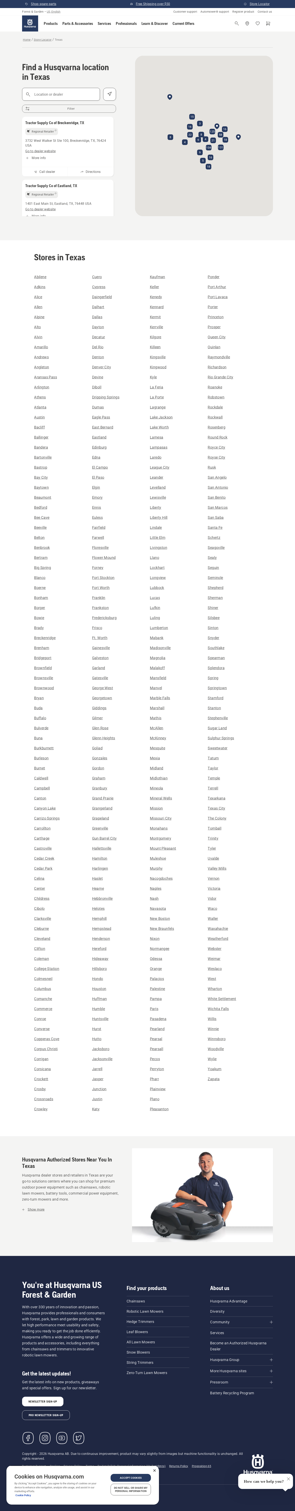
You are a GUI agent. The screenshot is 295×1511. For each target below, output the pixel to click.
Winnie (213, 1029)
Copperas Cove (46, 1039)
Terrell (213, 788)
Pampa (156, 999)
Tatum (213, 758)
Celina (39, 878)
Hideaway (100, 959)
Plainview (158, 1089)
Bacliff (39, 427)
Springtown (217, 688)
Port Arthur (217, 287)
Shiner (213, 608)
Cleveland (42, 938)
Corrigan (41, 1059)
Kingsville (158, 357)
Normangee (159, 949)
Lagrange (158, 407)
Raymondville (219, 357)
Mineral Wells (161, 798)
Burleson (41, 758)
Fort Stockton (103, 578)
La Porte (157, 397)
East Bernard (102, 427)
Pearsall (156, 1049)
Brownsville (43, 678)
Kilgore (155, 337)
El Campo (100, 467)
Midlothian (159, 778)
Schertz (214, 537)
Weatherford (218, 938)
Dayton (98, 327)
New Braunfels (162, 928)
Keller (154, 287)
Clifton (39, 949)
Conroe (40, 1019)
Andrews (41, 357)
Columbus (42, 989)
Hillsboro (99, 969)
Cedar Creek (44, 858)
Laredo (155, 457)
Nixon (155, 938)
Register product (243, 11)
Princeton (216, 317)
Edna (96, 457)
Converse (42, 1029)
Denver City (101, 367)
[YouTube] (62, 1438)
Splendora (216, 668)
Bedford (40, 507)
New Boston (160, 918)
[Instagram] (45, 1438)
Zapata (214, 1079)
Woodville (216, 1049)
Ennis (96, 507)
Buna (38, 738)
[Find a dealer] (247, 23)
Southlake (216, 648)
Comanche (43, 999)
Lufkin (155, 608)
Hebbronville (102, 898)
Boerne (40, 588)
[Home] (30, 23)
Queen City (217, 337)
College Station (46, 969)
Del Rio (98, 347)
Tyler (212, 848)
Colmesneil (43, 979)
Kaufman (157, 277)
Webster (214, 949)
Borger (39, 608)
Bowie (39, 618)
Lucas (155, 598)
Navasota (158, 908)
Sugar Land (217, 728)
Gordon (98, 768)
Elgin (96, 487)
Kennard (157, 307)
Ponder (213, 277)
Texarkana (216, 798)
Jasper (97, 1079)
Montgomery (160, 838)
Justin (97, 1099)
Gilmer (97, 718)
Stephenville (218, 718)
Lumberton (159, 628)
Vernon (213, 878)
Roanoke (215, 387)
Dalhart (98, 307)
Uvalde (213, 858)
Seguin (213, 567)
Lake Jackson (161, 417)
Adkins (39, 287)
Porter (213, 307)
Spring (213, 678)
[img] (41, 131)
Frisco (97, 628)
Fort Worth (101, 588)
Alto (37, 327)
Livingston (158, 547)
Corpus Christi (46, 1049)
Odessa (156, 959)
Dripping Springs (105, 397)
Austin (39, 417)
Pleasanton (159, 1109)
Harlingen (100, 868)
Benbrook (42, 547)
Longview (158, 578)
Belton (39, 537)
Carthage (41, 838)
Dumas (98, 407)
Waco (212, 908)
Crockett (41, 1079)
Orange (156, 969)
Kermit (155, 317)
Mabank (156, 638)
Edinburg (99, 447)
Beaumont (42, 497)
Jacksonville (102, 1059)
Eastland (99, 437)
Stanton (214, 708)
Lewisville (158, 497)
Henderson (101, 938)
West (212, 979)
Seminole (215, 578)
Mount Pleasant (163, 848)
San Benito (217, 497)
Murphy (156, 868)
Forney (97, 567)
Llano (154, 557)
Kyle (153, 377)
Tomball (214, 828)
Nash (154, 898)
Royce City (216, 447)
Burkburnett (44, 748)
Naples (155, 888)
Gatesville (100, 678)
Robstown (216, 397)
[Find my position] (109, 94)
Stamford (215, 698)
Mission (156, 808)
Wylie (212, 1059)
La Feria (156, 387)
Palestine (157, 989)
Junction (99, 1089)
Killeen (155, 347)
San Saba (216, 517)
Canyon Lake (45, 808)
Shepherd (215, 588)
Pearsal (156, 1039)
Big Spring (42, 567)
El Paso (98, 477)
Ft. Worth (100, 638)
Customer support (185, 11)
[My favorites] (257, 23)
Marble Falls (160, 698)
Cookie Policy (23, 1495)
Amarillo (41, 347)
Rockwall (215, 417)
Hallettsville (101, 848)
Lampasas (158, 447)
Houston (99, 989)
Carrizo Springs (47, 818)
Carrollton (42, 828)
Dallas (97, 317)
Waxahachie (218, 928)
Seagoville (216, 547)
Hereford (99, 949)
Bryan (39, 698)
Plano (154, 1099)
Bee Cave (41, 517)
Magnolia (157, 658)
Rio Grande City (220, 377)
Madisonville (160, 648)
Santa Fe (215, 527)
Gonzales (99, 758)
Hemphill (99, 918)
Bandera (41, 447)
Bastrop (40, 467)
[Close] (154, 1470)
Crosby (40, 1089)
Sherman (215, 598)
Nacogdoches (161, 878)
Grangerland (102, 808)
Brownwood (44, 688)
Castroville (43, 848)
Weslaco (215, 969)
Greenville (100, 828)
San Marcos (218, 507)
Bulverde (41, 728)
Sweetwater (217, 748)
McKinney (158, 738)
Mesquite (157, 748)
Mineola (156, 788)
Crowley (41, 1109)
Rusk (212, 467)
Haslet (97, 878)
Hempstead (101, 928)
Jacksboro (101, 1049)
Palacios (157, 979)
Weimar (214, 959)
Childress (42, 898)
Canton (40, 798)
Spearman (216, 658)
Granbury (99, 788)
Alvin (38, 337)
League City (159, 467)
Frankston (100, 608)
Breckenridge (45, 638)
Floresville (100, 547)
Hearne (98, 888)
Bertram (41, 557)
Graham (98, 778)
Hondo (97, 979)
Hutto (97, 1039)
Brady (39, 628)
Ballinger (41, 437)
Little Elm (157, 537)
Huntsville (100, 1019)
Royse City (216, 457)
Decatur (98, 337)
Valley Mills (217, 868)
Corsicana (42, 1069)
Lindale (156, 527)
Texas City (216, 808)
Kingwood (158, 367)
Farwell (98, 537)
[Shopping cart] (268, 23)
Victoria (214, 888)
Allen (38, 307)
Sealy (212, 557)
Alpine (39, 317)
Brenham (41, 648)
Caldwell (41, 778)
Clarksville (42, 918)
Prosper (214, 327)
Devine (97, 377)
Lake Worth (159, 427)
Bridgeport (42, 658)
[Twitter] (79, 1438)
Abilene (40, 277)
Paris (154, 1009)
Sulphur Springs (221, 738)
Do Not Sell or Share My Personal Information (131, 1489)
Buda (38, 708)
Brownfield (43, 668)
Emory (97, 497)
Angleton (41, 367)
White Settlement (222, 999)
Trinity (213, 838)
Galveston (100, 658)
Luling (155, 618)
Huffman (99, 999)
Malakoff (157, 668)
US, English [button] (53, 11)
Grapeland (100, 818)
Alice (38, 297)
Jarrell (97, 1069)
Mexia (155, 758)
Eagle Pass (101, 417)
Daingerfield (102, 297)
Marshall (157, 708)
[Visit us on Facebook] (28, 1438)
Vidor (212, 898)
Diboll (96, 387)
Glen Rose (100, 728)
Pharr (154, 1079)
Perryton (157, 1069)
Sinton (213, 628)
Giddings (99, 708)
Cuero (97, 277)
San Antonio (218, 487)
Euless (97, 517)
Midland (156, 768)
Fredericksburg (104, 618)
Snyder (213, 638)
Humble (98, 1009)
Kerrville (156, 327)
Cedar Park (43, 868)
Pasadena (158, 1019)
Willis (212, 1019)
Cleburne (41, 928)
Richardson (217, 367)
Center (39, 888)
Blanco (39, 578)
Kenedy (156, 297)
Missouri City (161, 818)
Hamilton (99, 858)
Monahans (159, 828)
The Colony (217, 818)
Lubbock (157, 588)
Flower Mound (104, 557)
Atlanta (40, 407)
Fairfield (99, 527)
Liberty (155, 507)
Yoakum (214, 1069)
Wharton (215, 989)
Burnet (39, 768)
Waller (213, 918)
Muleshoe (158, 858)
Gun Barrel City (104, 838)
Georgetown (102, 698)
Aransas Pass (45, 377)
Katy (96, 1109)
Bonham (41, 598)
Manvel (156, 688)
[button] (50, 23)
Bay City (41, 477)
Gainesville (101, 648)
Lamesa (156, 437)
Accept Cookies (131, 1477)
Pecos (155, 1059)
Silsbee (214, 618)
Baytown (41, 487)
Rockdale (215, 407)
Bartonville (43, 457)
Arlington (41, 387)
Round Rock (217, 437)
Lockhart (157, 567)
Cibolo (39, 908)
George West (102, 688)
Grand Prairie (103, 798)
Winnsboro (217, 1039)
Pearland (157, 1029)
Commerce (43, 1009)
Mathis (155, 718)
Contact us (265, 11)
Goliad (97, 748)
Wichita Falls (218, 1009)
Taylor (213, 768)
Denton (98, 357)
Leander (156, 477)
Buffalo (40, 718)
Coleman (41, 959)
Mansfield (158, 678)
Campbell (42, 788)
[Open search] (237, 23)
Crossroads (43, 1099)
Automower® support (214, 11)
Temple (214, 778)
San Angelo (217, 477)
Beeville (40, 527)
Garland (98, 668)
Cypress (99, 287)
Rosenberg (216, 427)
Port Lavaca (218, 297)
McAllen (156, 728)
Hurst (96, 1029)
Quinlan (214, 347)
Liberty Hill (159, 517)
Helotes (98, 908)
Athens (40, 397)
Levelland (158, 487)
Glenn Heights (103, 738)
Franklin (98, 598)
